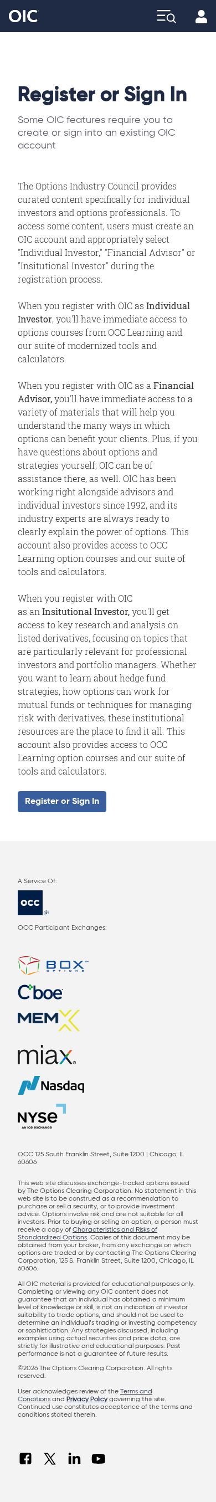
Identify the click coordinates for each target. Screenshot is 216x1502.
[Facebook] (25, 1459)
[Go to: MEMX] (108, 1020)
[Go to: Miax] (108, 1054)
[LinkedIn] (74, 1459)
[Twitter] (50, 1459)
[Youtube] (98, 1459)
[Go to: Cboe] (108, 991)
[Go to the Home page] (24, 16)
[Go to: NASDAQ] (108, 1085)
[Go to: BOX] (108, 965)
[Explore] (166, 16)
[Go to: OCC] (108, 902)
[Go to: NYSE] (45, 1116)
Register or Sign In (62, 801)
